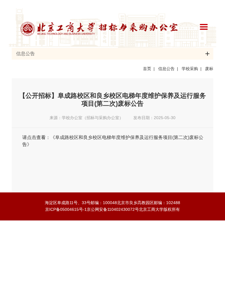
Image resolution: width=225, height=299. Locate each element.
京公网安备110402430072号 (113, 209)
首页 (147, 68)
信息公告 (166, 68)
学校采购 (190, 68)
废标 (209, 68)
